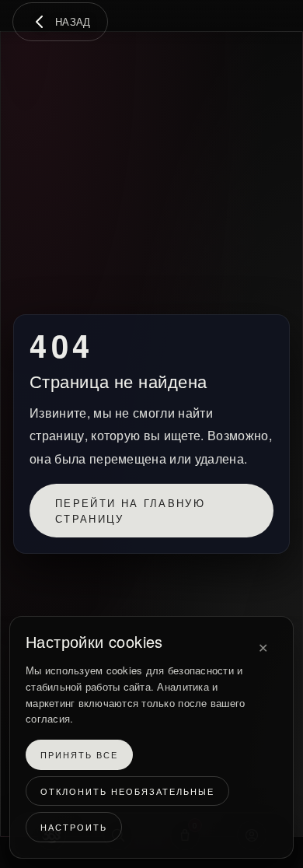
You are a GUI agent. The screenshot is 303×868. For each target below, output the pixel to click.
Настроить (73, 827)
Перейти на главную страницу (130, 510)
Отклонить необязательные (127, 791)
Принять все (79, 755)
